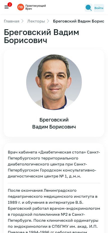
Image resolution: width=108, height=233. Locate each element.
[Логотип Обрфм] (32, 7)
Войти (98, 8)
